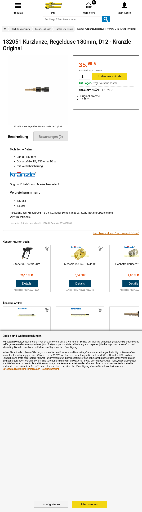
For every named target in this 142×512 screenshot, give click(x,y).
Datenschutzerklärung (14, 369)
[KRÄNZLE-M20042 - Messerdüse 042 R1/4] (80, 259)
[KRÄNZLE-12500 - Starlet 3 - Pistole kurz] (26, 259)
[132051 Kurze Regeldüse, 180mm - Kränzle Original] (38, 123)
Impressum (34, 369)
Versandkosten (108, 83)
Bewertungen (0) (51, 137)
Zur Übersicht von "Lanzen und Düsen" (116, 233)
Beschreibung (18, 137)
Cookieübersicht (50, 369)
